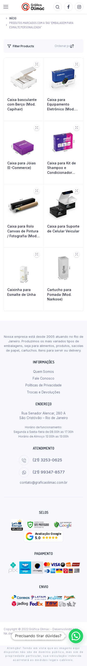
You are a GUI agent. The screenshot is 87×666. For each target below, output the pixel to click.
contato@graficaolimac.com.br (43, 482)
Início (12, 18)
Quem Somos (43, 372)
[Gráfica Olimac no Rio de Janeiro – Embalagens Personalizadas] (33, 7)
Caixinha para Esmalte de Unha (21, 292)
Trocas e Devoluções (43, 392)
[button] (43, 536)
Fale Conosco (43, 378)
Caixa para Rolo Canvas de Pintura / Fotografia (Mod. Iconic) (22, 231)
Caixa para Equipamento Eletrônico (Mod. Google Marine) (61, 105)
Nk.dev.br (10, 633)
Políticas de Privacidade (43, 385)
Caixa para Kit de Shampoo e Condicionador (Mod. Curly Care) (62, 168)
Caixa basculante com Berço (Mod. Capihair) (22, 104)
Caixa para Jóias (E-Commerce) (21, 165)
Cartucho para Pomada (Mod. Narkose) (59, 294)
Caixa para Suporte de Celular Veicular (63, 228)
